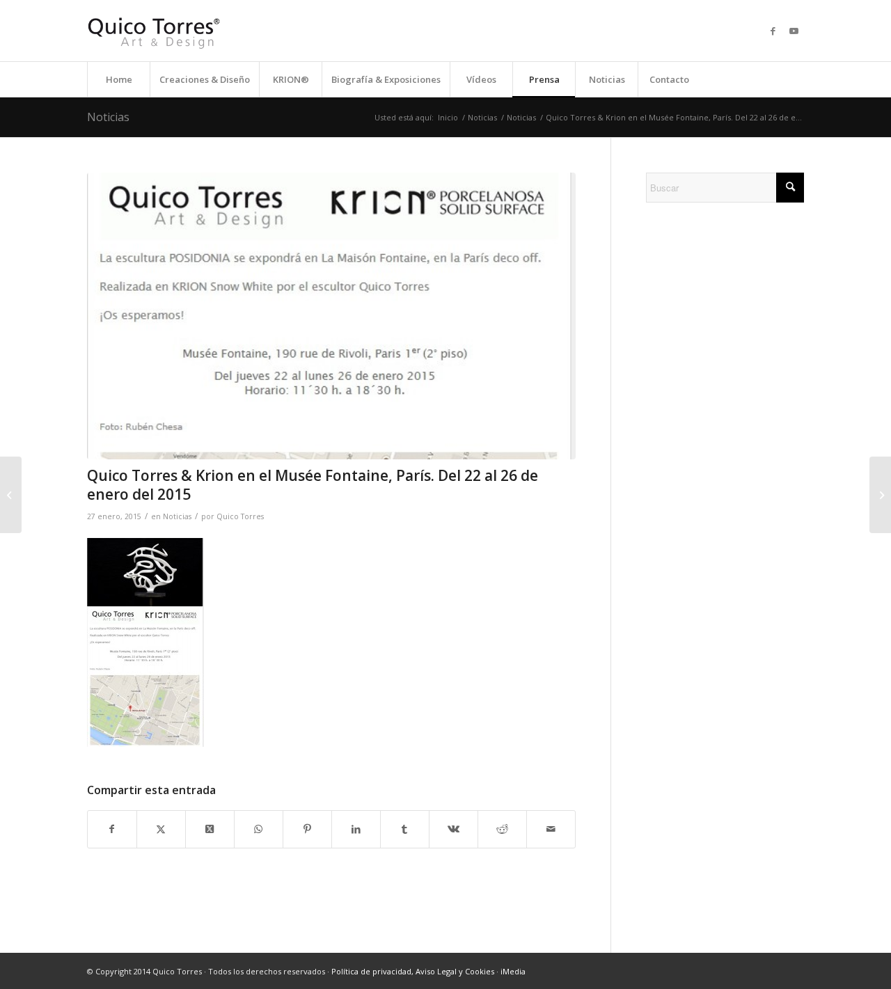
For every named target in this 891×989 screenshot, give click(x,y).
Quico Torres (240, 516)
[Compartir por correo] (551, 829)
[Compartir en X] (161, 829)
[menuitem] (118, 79)
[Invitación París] (331, 316)
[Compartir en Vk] (453, 829)
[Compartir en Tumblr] (405, 829)
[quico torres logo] (154, 30)
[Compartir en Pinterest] (307, 829)
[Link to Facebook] (772, 30)
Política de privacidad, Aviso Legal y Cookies (412, 971)
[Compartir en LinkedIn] (356, 829)
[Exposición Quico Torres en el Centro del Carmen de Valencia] (880, 495)
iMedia (513, 971)
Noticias (108, 117)
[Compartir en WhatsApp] (259, 829)
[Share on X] (210, 829)
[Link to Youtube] (793, 30)
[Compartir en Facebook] (112, 829)
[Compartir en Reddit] (502, 829)
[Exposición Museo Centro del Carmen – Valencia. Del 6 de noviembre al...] (11, 495)
